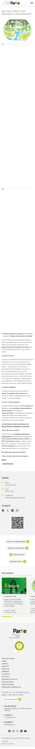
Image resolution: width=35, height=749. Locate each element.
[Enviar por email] (17, 510)
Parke (4, 661)
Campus (5, 664)
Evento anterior (18, 554)
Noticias (5, 677)
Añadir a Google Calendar (16, 541)
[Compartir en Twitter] (7, 510)
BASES (4, 460)
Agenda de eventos (10, 679)
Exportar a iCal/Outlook (16, 548)
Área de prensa (8, 684)
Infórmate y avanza (10, 699)
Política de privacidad (8, 744)
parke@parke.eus (9, 724)
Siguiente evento (16, 561)
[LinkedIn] (21, 731)
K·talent (13, 610)
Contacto (6, 674)
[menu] (32, 3)
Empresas (5, 671)
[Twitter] (17, 731)
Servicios (5, 669)
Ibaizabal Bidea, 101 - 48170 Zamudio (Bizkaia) (17, 709)
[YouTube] (25, 731)
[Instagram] (13, 731)
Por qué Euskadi (8, 658)
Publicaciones (7, 682)
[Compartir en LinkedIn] (12, 510)
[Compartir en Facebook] (3, 510)
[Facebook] (9, 731)
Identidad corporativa (11, 687)
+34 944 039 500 (10, 717)
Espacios (5, 666)
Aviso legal (5, 741)
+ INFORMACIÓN (7, 464)
